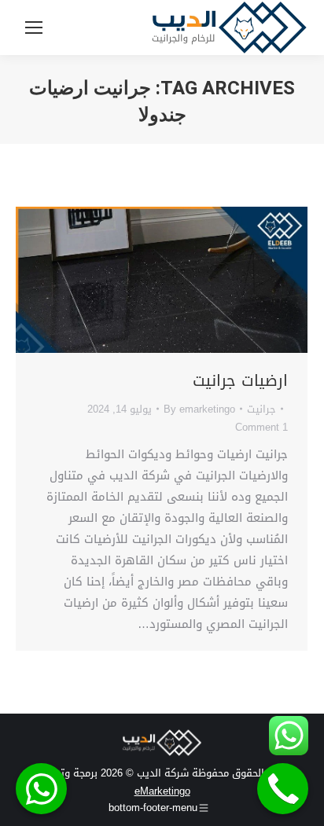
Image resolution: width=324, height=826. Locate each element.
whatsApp (41, 788)
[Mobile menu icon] (34, 27)
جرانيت (261, 409)
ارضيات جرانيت (240, 380)
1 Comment (261, 427)
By (199, 409)
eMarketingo (162, 791)
